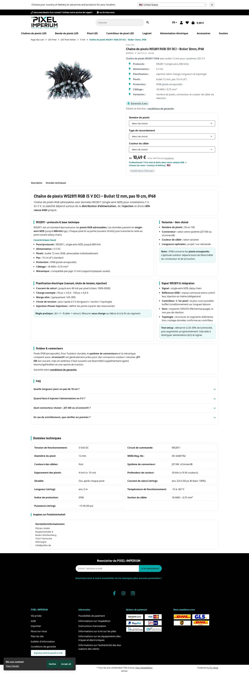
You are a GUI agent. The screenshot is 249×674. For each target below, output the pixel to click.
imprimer (36, 626)
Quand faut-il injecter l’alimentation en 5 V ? (59, 398)
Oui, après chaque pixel (91, 480)
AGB (33, 621)
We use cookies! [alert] (15, 661)
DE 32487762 (179, 455)
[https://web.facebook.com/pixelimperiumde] (114, 593)
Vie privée (36, 615)
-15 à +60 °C (178, 489)
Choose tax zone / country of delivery (147, 165)
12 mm (82, 455)
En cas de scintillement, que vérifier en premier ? (62, 417)
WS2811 (176, 447)
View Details (12, 666)
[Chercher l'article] (147, 22)
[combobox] (172, 5)
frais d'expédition (143, 667)
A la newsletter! (150, 568)
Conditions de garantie (43, 646)
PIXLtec (130, 45)
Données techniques (56, 182)
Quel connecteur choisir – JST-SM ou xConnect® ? (62, 407)
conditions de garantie (161, 108)
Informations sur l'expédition (94, 621)
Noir (81, 464)
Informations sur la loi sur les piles (97, 631)
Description (36, 182)
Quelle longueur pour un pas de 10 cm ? (57, 389)
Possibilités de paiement (91, 615)
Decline (52, 664)
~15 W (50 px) (86, 505)
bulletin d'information (43, 641)
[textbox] (172, 5)
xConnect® (186, 464)
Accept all (66, 664)
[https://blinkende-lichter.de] (133, 593)
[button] (181, 22)
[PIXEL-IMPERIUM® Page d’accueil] (44, 22)
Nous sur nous (39, 631)
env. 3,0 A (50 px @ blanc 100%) (189, 480)
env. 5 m (83, 489)
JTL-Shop (214, 667)
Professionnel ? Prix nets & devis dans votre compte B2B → (158, 162)
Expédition (169, 158)
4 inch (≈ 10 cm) (87, 472)
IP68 (81, 497)
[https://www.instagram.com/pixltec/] (123, 593)
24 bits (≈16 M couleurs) (185, 472)
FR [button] (174, 22)
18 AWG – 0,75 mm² (182, 497)
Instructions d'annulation (92, 626)
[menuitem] (34, 33)
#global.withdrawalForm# (48, 653)
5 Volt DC (84, 447)
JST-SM (175, 464)
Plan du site (37, 636)
